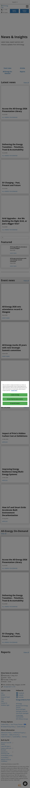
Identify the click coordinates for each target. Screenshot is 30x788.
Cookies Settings (15, 394)
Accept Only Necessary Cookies (15, 399)
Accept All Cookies (15, 403)
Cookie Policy (14, 390)
